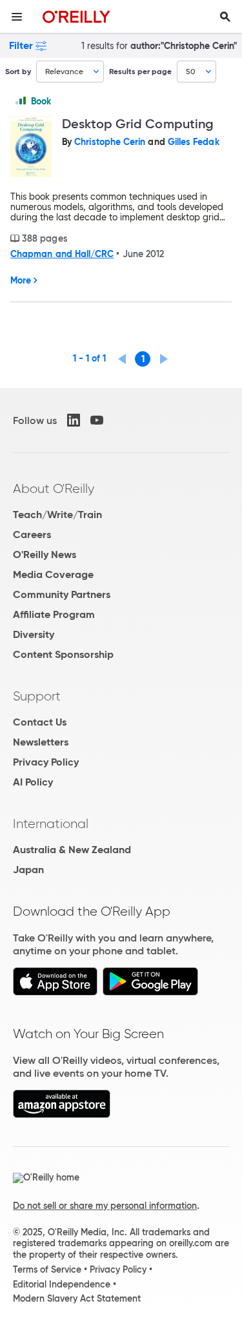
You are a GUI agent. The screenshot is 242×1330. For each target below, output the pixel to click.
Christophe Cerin (109, 142)
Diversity (33, 634)
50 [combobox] (191, 71)
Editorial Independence (61, 1284)
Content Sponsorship (63, 654)
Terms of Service (47, 1269)
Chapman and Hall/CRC (62, 254)
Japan (28, 869)
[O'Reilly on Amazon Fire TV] (61, 1114)
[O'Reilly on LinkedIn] (73, 420)
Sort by (18, 71)
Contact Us (39, 722)
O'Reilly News (44, 554)
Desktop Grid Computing (138, 123)
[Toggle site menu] (16, 16)
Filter (21, 45)
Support (37, 696)
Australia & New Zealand (72, 849)
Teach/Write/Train (57, 514)
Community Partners (61, 594)
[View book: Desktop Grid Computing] (31, 148)
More (20, 280)
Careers (32, 534)
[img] (20, 100)
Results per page (140, 71)
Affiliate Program (54, 614)
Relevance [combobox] (64, 71)
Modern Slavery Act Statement (77, 1298)
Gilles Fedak (193, 142)
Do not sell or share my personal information (105, 1205)
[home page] (76, 16)
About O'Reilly (53, 488)
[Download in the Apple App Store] (55, 992)
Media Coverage (53, 574)
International (50, 823)
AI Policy (33, 782)
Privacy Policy (46, 762)
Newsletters (40, 742)
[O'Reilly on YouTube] (96, 420)
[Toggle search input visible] (225, 16)
